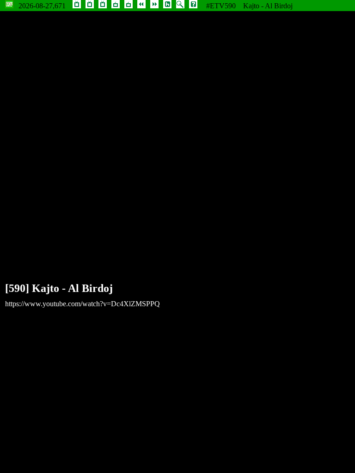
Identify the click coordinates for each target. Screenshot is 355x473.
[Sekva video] (154, 5)
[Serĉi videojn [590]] (180, 5)
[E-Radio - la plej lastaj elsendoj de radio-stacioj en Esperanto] (128, 5)
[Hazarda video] (167, 5)
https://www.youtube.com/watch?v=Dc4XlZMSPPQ (82, 304)
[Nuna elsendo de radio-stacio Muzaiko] (115, 5)
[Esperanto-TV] (76, 5)
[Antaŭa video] (141, 5)
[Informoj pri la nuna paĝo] (193, 5)
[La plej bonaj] (89, 5)
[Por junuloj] (102, 5)
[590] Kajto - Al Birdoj (59, 288)
